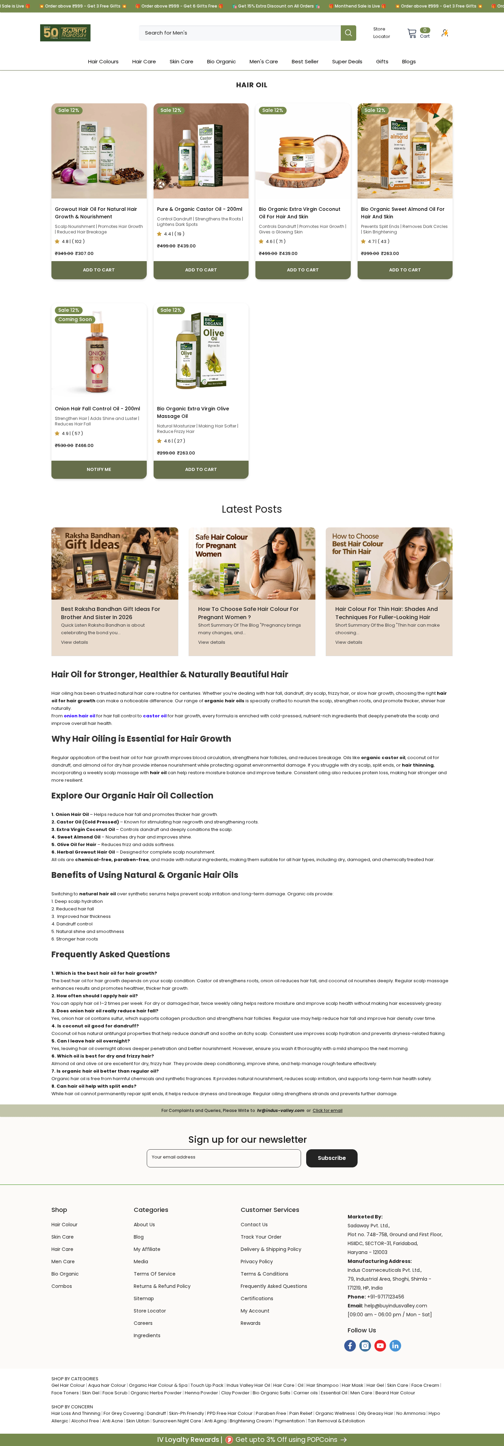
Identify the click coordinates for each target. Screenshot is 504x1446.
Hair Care (284, 1385)
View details (74, 642)
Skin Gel (90, 1393)
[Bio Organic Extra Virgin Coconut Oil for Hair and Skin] (303, 151)
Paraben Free (271, 1413)
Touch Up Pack (207, 1385)
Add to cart (201, 270)
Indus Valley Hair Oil (248, 1385)
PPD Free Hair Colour (230, 1413)
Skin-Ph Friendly (186, 1413)
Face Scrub (115, 1393)
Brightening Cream (251, 1421)
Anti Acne (112, 1421)
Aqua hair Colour (107, 1385)
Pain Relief (300, 1413)
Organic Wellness (335, 1413)
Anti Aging (215, 1421)
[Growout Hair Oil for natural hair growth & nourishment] (99, 151)
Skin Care (397, 1385)
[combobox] (240, 33)
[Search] (247, 33)
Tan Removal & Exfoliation (336, 1421)
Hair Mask (352, 1385)
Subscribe (332, 1158)
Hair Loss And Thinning (75, 1413)
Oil (300, 1385)
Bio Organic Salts (271, 1393)
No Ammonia (410, 1413)
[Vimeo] (395, 1346)
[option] (114, 591)
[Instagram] (365, 1346)
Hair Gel (375, 1385)
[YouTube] (380, 1346)
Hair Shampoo (323, 1385)
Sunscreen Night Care (177, 1421)
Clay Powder (235, 1393)
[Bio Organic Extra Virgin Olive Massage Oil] (201, 350)
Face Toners (65, 1393)
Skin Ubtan (137, 1421)
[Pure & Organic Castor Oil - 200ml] (201, 151)
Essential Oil (334, 1393)
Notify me (99, 469)
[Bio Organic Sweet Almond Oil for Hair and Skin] (405, 151)
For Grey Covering (124, 1413)
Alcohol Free (85, 1421)
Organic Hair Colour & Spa (158, 1385)
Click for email (328, 1110)
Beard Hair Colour (395, 1393)
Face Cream (425, 1385)
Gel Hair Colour (68, 1385)
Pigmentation (290, 1421)
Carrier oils (305, 1393)
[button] (442, 591)
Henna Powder (201, 1393)
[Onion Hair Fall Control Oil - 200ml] (99, 350)
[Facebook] (350, 1346)
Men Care (361, 1393)
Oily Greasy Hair (375, 1413)
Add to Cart (99, 270)
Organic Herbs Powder (156, 1393)
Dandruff (156, 1413)
